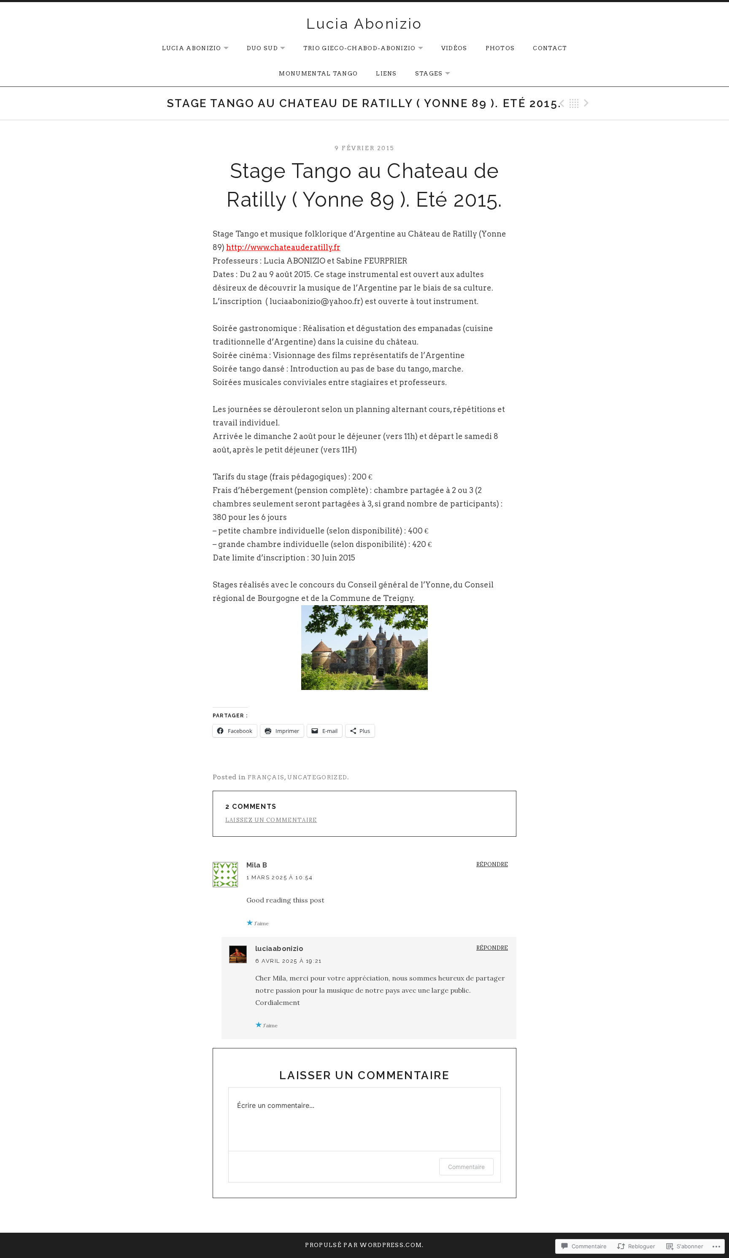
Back (574, 103)
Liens (386, 73)
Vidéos (454, 48)
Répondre (492, 864)
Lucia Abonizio (364, 23)
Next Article (587, 103)
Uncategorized (317, 777)
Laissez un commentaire (271, 820)
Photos (500, 48)
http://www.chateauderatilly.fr (283, 247)
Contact (550, 48)
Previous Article (560, 103)
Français (266, 777)
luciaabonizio (279, 949)
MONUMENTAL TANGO (318, 73)
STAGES (425, 74)
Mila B (256, 865)
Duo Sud (258, 48)
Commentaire (466, 1166)
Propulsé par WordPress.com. (364, 1245)
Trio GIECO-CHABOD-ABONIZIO (355, 48)
